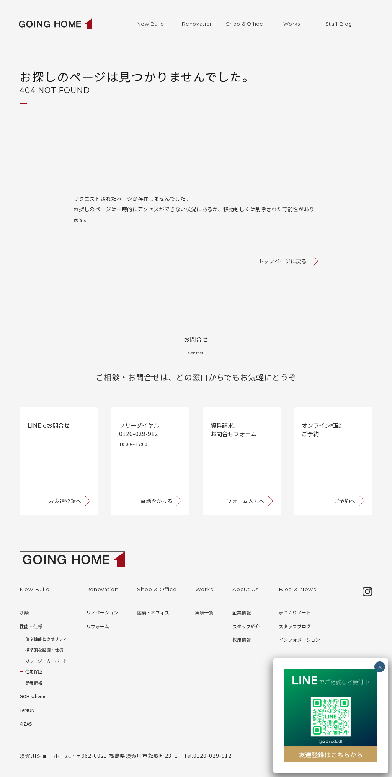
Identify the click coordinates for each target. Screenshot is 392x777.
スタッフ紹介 (246, 626)
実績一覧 (204, 612)
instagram (367, 592)
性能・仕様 (31, 626)
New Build (150, 24)
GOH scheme (33, 696)
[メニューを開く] (369, 24)
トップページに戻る (282, 261)
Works (291, 24)
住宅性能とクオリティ (46, 639)
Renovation (197, 24)
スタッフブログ (295, 626)
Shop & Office (244, 24)
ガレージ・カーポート (46, 661)
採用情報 (241, 639)
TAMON (27, 710)
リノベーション (102, 612)
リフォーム (97, 626)
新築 (24, 612)
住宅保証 (33, 671)
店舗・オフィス (153, 612)
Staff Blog (338, 24)
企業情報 (241, 612)
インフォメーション (299, 639)
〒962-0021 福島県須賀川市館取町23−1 (127, 755)
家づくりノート (295, 612)
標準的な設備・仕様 (44, 650)
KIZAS (26, 723)
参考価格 (33, 682)
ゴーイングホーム (54, 23)
